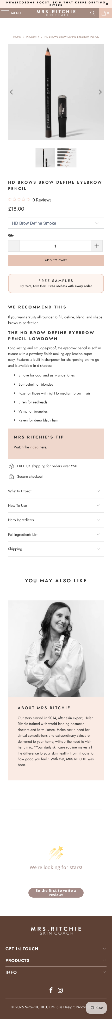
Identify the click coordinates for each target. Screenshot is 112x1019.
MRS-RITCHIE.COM (39, 1007)
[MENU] (2, 13)
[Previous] (12, 92)
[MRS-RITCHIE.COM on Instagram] (60, 991)
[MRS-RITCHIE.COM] (56, 13)
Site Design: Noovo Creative (79, 1007)
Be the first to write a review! (55, 893)
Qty (11, 235)
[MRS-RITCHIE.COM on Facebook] (51, 991)
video (34, 447)
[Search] (93, 13)
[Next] (100, 92)
